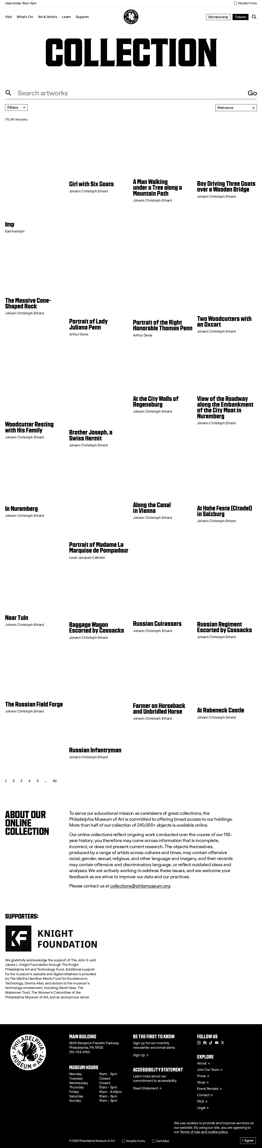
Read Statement (145, 1088)
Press (201, 1076)
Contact (203, 1095)
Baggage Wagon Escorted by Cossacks (96, 627)
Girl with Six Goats (91, 184)
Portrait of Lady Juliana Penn (88, 324)
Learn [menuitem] (66, 17)
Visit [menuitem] (8, 17)
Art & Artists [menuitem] (47, 17)
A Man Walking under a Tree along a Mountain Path (157, 187)
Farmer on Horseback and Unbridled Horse (159, 709)
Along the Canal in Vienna (152, 508)
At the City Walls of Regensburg (155, 402)
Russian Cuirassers (157, 623)
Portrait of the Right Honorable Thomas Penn (162, 325)
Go (252, 93)
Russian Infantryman (95, 750)
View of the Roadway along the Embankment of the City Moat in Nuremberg (225, 407)
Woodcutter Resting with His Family (29, 427)
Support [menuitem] (82, 17)
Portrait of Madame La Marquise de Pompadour (98, 547)
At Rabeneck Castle (220, 710)
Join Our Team (208, 1069)
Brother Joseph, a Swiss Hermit (90, 435)
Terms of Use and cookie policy (204, 1132)
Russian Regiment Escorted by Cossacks (224, 627)
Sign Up (139, 1055)
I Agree (248, 1140)
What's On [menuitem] (25, 17)
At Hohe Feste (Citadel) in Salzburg (224, 511)
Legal (201, 1108)
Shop (201, 1082)
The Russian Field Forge (34, 704)
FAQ (200, 1101)
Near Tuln (16, 618)
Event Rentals (207, 1088)
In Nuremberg (21, 508)
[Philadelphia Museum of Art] (131, 16)
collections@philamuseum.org (140, 885)
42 (54, 781)
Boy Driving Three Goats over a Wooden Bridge (226, 186)
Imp (9, 224)
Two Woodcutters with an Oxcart (224, 321)
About (202, 1063)
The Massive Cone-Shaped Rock (28, 303)
